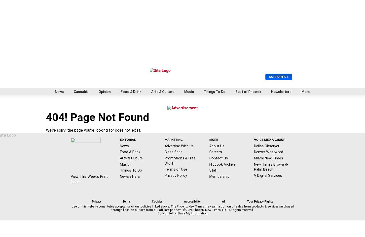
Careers (215, 152)
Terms (127, 201)
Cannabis (81, 92)
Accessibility (192, 201)
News (59, 92)
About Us (216, 146)
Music (189, 92)
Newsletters (281, 92)
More (305, 92)
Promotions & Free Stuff (180, 160)
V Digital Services (268, 176)
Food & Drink (131, 92)
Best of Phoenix (248, 92)
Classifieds (173, 152)
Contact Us (218, 158)
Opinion (105, 92)
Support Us (279, 77)
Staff (213, 170)
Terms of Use (176, 169)
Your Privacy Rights (260, 201)
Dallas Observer (266, 146)
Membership (219, 176)
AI (223, 201)
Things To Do (214, 92)
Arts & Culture (162, 92)
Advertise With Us (179, 146)
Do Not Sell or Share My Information (183, 213)
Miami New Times (268, 158)
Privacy (97, 201)
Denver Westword (268, 152)
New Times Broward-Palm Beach (271, 167)
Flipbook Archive (222, 164)
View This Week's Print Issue (89, 179)
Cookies (157, 201)
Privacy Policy (176, 176)
